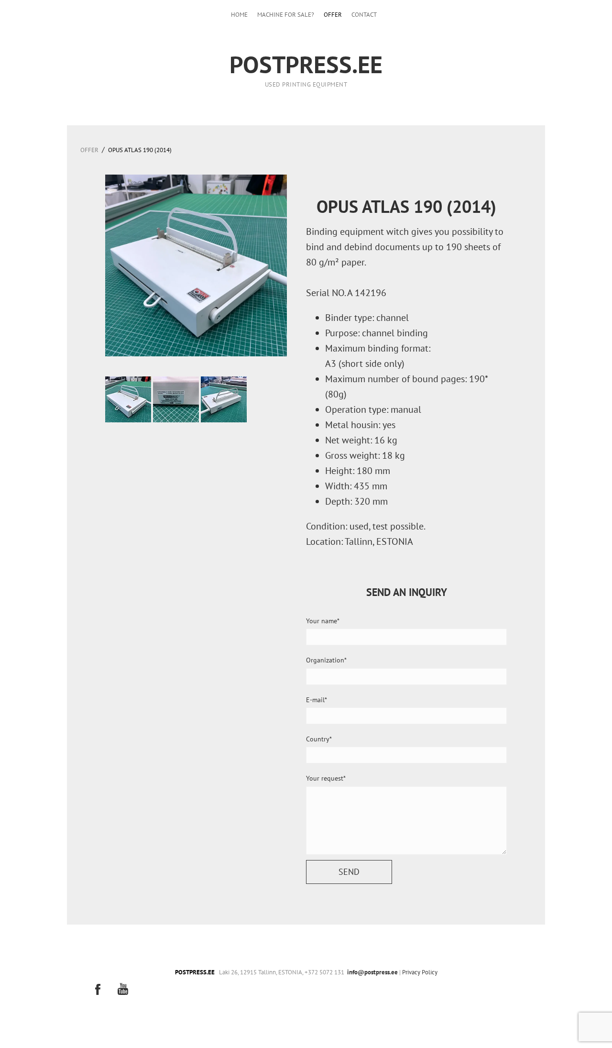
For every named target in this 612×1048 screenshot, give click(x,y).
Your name (321, 621)
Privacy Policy (419, 972)
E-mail (315, 699)
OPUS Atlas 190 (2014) (140, 150)
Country (317, 739)
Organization (325, 660)
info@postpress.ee (372, 972)
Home (239, 15)
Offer (333, 15)
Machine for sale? (285, 15)
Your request (324, 778)
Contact (364, 15)
